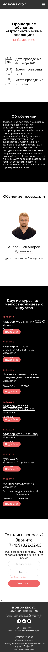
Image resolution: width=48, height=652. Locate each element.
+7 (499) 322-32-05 (24, 545)
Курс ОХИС (10, 458)
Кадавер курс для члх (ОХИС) (24, 321)
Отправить (24, 583)
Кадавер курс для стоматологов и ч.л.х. (19, 347)
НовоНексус (24, 607)
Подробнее (11, 331)
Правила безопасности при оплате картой (24, 631)
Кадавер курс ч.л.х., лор (20, 434)
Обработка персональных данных (24, 649)
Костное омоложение (18, 483)
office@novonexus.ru (24, 640)
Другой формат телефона (18, 577)
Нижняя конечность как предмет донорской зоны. (22, 375)
